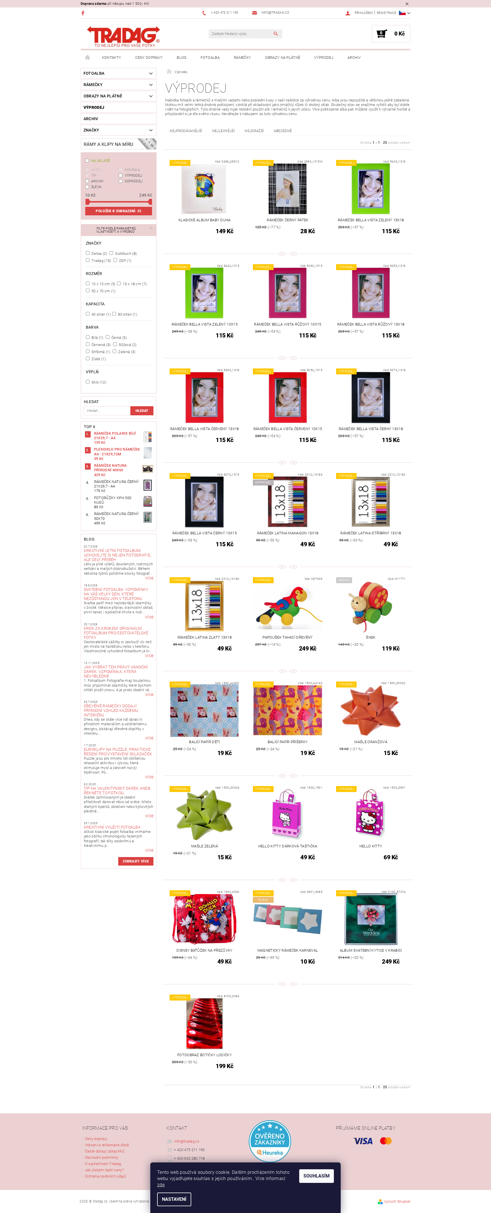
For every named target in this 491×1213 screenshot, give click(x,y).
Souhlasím (316, 1176)
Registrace (386, 13)
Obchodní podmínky (101, 1157)
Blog (181, 57)
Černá (119, 337)
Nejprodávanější (186, 131)
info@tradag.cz (186, 1141)
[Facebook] (84, 13)
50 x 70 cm (103, 291)
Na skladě (100, 161)
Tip (93, 176)
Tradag (101, 260)
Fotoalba (210, 57)
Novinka (132, 170)
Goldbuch (125, 253)
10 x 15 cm (103, 284)
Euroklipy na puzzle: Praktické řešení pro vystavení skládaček (118, 751)
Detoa (99, 253)
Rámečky (242, 57)
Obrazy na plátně (282, 57)
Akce (95, 170)
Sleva (96, 187)
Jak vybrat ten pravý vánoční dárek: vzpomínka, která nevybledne (116, 671)
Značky (91, 130)
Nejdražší (254, 131)
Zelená (126, 352)
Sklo (98, 382)
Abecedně (283, 131)
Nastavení (174, 1199)
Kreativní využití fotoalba (112, 827)
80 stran (127, 314)
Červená (101, 345)
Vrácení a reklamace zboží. (107, 1145)
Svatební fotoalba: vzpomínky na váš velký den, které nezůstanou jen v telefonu (116, 594)
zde (161, 1184)
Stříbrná (100, 352)
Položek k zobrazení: (118, 211)
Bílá (97, 337)
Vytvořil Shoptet (397, 1201)
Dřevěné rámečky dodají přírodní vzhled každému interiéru (111, 710)
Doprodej (134, 181)
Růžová (127, 345)
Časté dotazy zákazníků (104, 1151)
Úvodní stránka (88, 57)
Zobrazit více (136, 861)
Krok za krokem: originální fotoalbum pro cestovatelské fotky (116, 633)
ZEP (125, 260)
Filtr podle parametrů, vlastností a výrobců (116, 230)
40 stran (101, 314)
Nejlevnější (223, 131)
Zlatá (98, 359)
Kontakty (111, 57)
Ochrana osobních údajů (105, 1176)
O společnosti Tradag (103, 1164)
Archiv (354, 57)
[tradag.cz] (136, 36)
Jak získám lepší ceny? (104, 1170)
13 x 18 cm (134, 284)
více (149, 578)
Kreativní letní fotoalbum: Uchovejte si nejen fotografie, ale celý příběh (117, 555)
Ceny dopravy (149, 57)
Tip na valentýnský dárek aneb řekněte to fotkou (117, 790)
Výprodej (323, 57)
